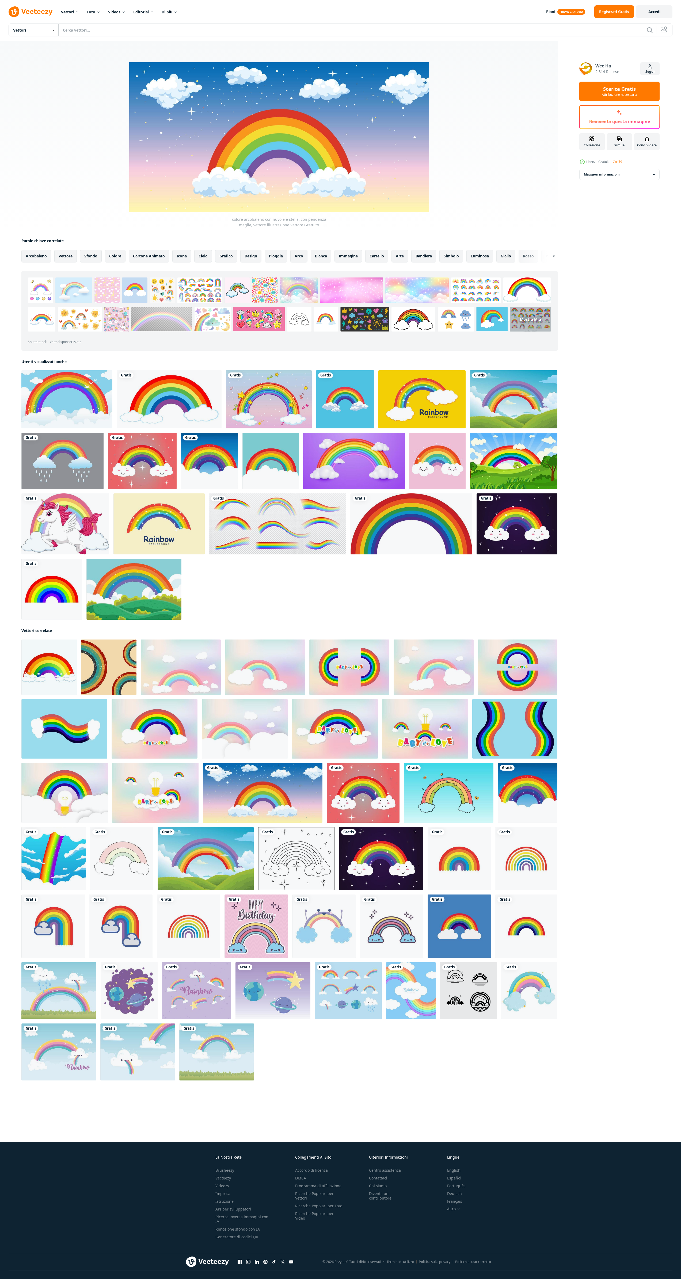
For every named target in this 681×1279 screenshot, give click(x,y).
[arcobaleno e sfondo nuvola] (66, 399)
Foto (91, 11)
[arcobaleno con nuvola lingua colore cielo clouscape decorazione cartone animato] (58, 1051)
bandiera (424, 255)
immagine (348, 255)
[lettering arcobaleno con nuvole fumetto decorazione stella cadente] (196, 990)
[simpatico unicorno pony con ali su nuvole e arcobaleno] (65, 523)
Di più (167, 11)
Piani (550, 11)
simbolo (451, 255)
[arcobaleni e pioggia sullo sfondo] (62, 461)
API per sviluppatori (233, 1209)
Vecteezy (223, 1178)
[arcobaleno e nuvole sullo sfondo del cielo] (513, 399)
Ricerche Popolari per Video (314, 1216)
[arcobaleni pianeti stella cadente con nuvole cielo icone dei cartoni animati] (348, 990)
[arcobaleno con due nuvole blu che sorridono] (391, 926)
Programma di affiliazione (318, 1185)
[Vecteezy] (30, 11)
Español (454, 1178)
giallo (506, 255)
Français (454, 1201)
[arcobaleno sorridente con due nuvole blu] (324, 926)
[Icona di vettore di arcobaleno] (51, 589)
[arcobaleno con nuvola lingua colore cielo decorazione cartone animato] (137, 1051)
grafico (226, 255)
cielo (203, 255)
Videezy (222, 1185)
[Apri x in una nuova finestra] (282, 1262)
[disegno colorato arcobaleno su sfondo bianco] (411, 523)
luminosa (480, 255)
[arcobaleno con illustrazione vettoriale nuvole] (121, 858)
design (251, 255)
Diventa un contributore (380, 1196)
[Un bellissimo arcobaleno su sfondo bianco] (169, 399)
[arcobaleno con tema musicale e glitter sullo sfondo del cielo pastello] (269, 399)
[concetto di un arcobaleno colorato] (437, 461)
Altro (451, 1209)
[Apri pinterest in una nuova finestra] (265, 1262)
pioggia (276, 255)
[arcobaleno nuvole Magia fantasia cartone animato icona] (529, 990)
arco (299, 255)
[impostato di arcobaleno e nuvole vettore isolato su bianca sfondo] (468, 990)
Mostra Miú (530, 319)
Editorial (141, 11)
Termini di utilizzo (400, 1261)
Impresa (222, 1193)
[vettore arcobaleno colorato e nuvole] (459, 926)
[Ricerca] (649, 30)
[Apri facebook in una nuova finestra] (240, 1262)
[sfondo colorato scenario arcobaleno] (133, 589)
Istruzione (224, 1201)
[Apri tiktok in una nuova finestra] (274, 1262)
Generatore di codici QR (236, 1236)
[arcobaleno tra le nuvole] (270, 461)
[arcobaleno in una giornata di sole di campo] (513, 461)
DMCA (300, 1178)
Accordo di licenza (311, 1170)
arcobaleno (36, 255)
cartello (377, 255)
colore (115, 255)
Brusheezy (224, 1170)
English (454, 1170)
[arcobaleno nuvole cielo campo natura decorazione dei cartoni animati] (216, 1051)
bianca (321, 255)
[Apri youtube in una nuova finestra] (291, 1262)
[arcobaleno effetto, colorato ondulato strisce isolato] (277, 523)
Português (456, 1185)
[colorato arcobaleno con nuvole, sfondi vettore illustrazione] (209, 461)
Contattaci (378, 1178)
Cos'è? (617, 161)
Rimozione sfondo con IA (237, 1229)
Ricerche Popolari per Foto (318, 1205)
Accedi (654, 11)
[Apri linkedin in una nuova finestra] (257, 1262)
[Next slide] (549, 256)
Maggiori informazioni (602, 174)
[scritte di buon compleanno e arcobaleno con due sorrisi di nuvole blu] (256, 926)
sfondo (90, 255)
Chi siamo (378, 1185)
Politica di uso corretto (473, 1261)
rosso (528, 255)
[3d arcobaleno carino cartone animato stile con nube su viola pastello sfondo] (354, 461)
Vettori (67, 11)
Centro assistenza (385, 1170)
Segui (650, 71)
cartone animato (149, 255)
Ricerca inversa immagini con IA (241, 1219)
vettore (66, 255)
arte (400, 255)
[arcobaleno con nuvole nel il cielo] (345, 399)
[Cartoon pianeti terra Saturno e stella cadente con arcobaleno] (272, 990)
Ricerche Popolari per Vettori (314, 1196)
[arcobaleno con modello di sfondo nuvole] (422, 399)
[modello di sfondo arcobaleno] (159, 523)
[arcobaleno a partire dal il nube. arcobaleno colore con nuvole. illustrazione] (49, 667)
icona (182, 255)
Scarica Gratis (619, 91)
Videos (114, 11)
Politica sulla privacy (435, 1261)
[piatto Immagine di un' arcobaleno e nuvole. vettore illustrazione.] (108, 667)
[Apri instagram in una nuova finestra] (248, 1262)
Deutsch (454, 1193)
